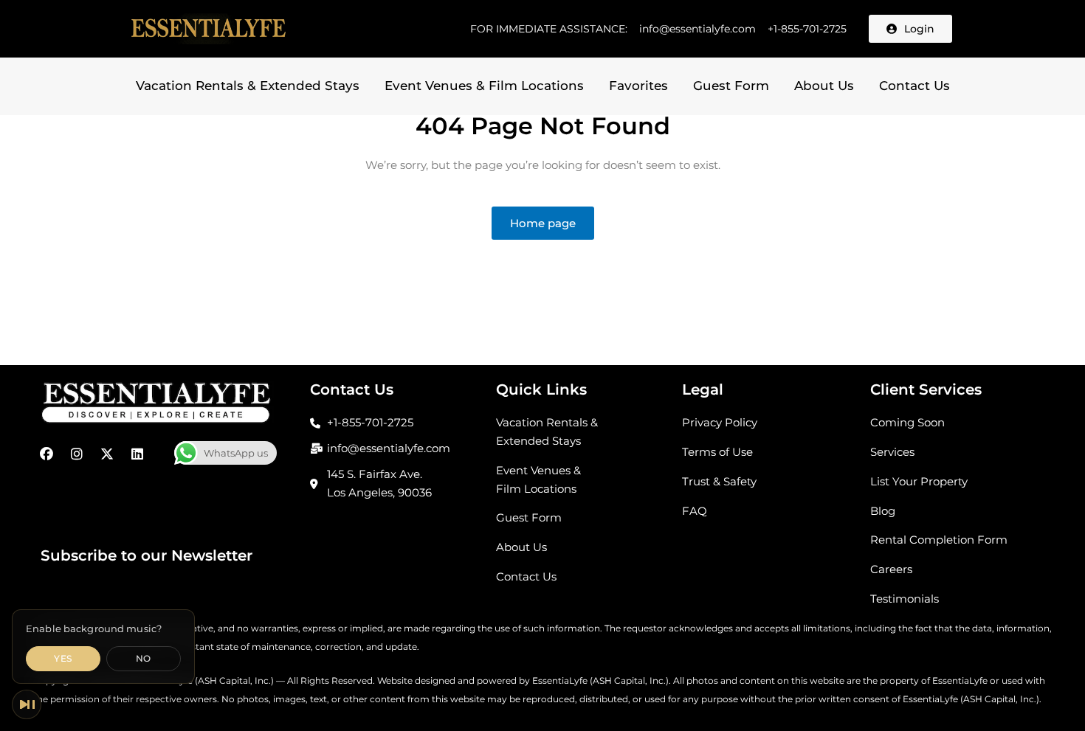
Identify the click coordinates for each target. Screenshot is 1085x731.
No (143, 658)
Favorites (638, 85)
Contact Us (914, 85)
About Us (824, 85)
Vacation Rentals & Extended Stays (247, 85)
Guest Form (731, 85)
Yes (63, 658)
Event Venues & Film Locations (484, 85)
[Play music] (26, 704)
